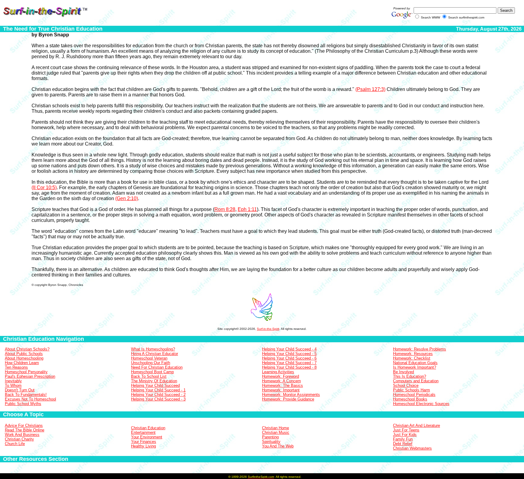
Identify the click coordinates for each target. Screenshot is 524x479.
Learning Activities (278, 372)
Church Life (15, 443)
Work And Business (22, 434)
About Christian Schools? (27, 349)
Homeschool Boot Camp (152, 372)
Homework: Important (281, 390)
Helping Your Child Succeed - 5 (289, 353)
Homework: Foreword (280, 376)
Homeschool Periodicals (414, 394)
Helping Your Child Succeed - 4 (289, 349)
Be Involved (403, 372)
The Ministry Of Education (154, 381)
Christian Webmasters (412, 448)
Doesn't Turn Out (20, 390)
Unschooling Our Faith (150, 362)
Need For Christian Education (157, 367)
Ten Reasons (16, 367)
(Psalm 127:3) (370, 89)
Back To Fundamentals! (26, 394)
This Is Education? (409, 376)
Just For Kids (405, 434)
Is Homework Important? (414, 367)
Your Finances (143, 441)
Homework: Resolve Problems (419, 349)
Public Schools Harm (411, 390)
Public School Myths (23, 403)
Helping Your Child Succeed (155, 385)
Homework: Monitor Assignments (291, 394)
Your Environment (146, 437)
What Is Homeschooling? (153, 349)
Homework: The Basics (282, 385)
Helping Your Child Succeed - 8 (289, 367)
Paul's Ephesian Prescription (30, 376)
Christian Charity (19, 439)
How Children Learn (22, 362)
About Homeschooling (24, 358)
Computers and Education (415, 381)
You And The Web (278, 446)
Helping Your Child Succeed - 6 (289, 358)
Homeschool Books (410, 399)
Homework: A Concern (281, 381)
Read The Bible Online (24, 430)
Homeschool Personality (26, 372)
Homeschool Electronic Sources (421, 403)
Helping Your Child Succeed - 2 (158, 394)
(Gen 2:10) (126, 198)
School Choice (405, 385)
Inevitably (13, 381)
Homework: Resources (413, 353)
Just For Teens (406, 430)
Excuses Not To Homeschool (30, 399)
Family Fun (403, 439)
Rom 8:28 (224, 209)
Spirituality (271, 441)
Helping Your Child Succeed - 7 (289, 362)
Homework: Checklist (411, 358)
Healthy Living (143, 446)
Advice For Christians (24, 425)
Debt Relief (402, 443)
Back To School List (148, 376)
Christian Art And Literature (416, 425)
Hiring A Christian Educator (154, 353)
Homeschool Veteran (149, 358)
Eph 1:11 (247, 209)
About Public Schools (24, 353)
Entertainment (143, 432)
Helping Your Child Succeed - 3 (158, 399)
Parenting (270, 437)
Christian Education (148, 428)
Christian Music (275, 432)
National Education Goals (415, 362)
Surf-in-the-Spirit (268, 328)
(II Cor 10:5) (44, 187)
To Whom (13, 385)
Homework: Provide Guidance (288, 399)
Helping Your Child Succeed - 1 (158, 390)
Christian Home (275, 428)
